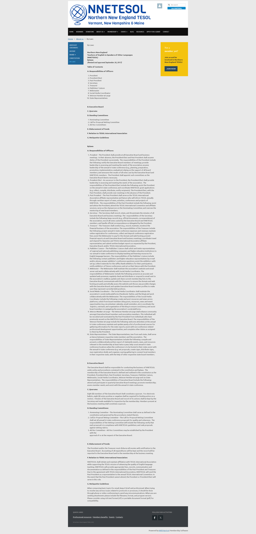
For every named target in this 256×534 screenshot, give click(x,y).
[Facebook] (154, 517)
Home (70, 39)
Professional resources (82, 517)
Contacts (119, 517)
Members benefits (100, 517)
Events (111, 517)
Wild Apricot (164, 530)
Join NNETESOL (176, 8)
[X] (160, 517)
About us (80, 39)
